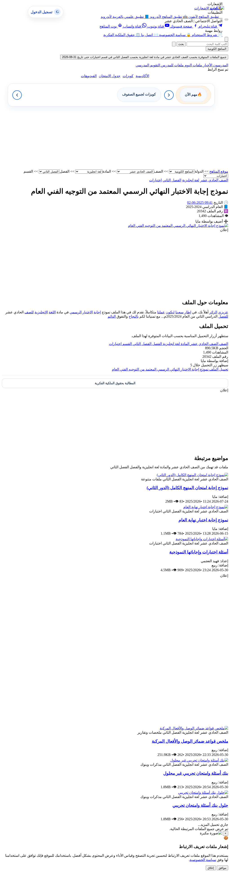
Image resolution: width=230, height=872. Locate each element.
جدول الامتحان (109, 76)
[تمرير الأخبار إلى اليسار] (17, 95)
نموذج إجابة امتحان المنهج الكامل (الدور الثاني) (187, 487)
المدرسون (220, 65)
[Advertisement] (115, 137)
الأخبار (207, 65)
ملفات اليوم (193, 65)
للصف (29, 312)
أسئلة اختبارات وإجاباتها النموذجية (198, 552)
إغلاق (211, 868)
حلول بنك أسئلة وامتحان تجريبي (200, 805)
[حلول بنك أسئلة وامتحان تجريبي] (203, 792)
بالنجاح (134, 316)
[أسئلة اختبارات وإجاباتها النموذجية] (202, 539)
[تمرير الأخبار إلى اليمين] (169, 95)
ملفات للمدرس (172, 65)
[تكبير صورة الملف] (178, 226)
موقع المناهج (218, 171)
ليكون (170, 312)
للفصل (223, 316)
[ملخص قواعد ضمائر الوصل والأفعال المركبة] (194, 728)
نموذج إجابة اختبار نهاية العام (203, 520)
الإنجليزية (41, 312)
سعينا (179, 312)
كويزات (128, 76)
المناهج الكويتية (217, 48)
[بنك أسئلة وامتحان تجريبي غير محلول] (199, 760)
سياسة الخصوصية (203, 860)
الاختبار (87, 312)
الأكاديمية (142, 76)
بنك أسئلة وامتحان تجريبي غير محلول (195, 773)
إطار (187, 312)
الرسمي (76, 312)
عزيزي (223, 312)
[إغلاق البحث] (174, 44)
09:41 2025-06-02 (200, 202)
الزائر (213, 312)
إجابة (97, 312)
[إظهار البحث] (226, 39)
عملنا (161, 312)
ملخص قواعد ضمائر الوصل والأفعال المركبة (190, 741)
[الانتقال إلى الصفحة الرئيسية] (217, 8)
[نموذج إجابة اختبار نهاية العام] (205, 507)
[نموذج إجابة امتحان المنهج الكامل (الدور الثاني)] (192, 475)
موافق (222, 868)
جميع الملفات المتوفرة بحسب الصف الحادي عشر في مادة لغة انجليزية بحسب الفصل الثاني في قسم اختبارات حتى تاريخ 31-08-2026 (144, 57)
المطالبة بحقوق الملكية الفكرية (115, 383)
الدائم (112, 316)
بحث (181, 44)
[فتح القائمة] (226, 19)
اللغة (52, 312)
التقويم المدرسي (148, 65)
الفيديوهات (89, 76)
